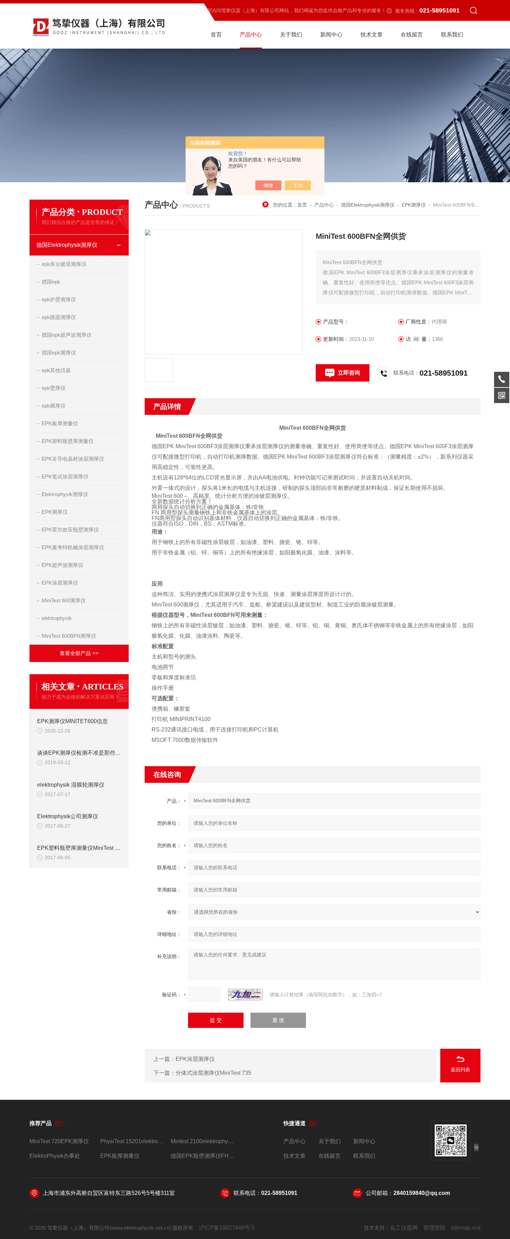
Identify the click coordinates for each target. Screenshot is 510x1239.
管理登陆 (434, 1228)
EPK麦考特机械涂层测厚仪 (73, 547)
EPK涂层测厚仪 (60, 583)
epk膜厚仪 (54, 406)
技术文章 (371, 34)
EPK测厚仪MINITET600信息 (72, 721)
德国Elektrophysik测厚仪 (66, 245)
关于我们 (291, 34)
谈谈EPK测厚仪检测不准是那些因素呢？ (79, 753)
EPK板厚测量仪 (60, 423)
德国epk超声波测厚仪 (67, 335)
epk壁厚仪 (54, 388)
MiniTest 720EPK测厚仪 (59, 1141)
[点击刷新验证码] (245, 995)
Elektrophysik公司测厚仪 (67, 816)
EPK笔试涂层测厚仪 (65, 476)
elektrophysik (57, 618)
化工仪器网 (404, 1228)
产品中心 (251, 34)
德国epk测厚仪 (59, 352)
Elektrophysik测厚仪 (65, 494)
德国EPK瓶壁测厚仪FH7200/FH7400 (203, 1156)
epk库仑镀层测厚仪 (64, 264)
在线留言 (412, 34)
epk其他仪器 (56, 370)
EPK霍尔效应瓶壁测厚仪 (70, 530)
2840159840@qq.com (421, 1193)
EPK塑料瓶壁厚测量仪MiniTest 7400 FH (79, 848)
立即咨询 (349, 373)
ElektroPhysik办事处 (54, 1156)
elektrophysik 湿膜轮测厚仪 (70, 785)
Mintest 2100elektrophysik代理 (203, 1141)
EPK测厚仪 (55, 512)
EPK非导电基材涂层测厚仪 (73, 459)
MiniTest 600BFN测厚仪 (69, 636)
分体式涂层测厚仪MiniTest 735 (213, 1073)
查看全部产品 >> (79, 653)
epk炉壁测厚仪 (59, 299)
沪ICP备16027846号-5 (227, 1228)
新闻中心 (331, 34)
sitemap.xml (466, 1228)
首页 (216, 34)
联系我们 (452, 34)
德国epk (51, 282)
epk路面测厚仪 (59, 317)
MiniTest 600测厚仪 (64, 600)
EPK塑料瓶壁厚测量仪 (68, 441)
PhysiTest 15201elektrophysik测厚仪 (132, 1141)
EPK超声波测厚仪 (62, 565)
